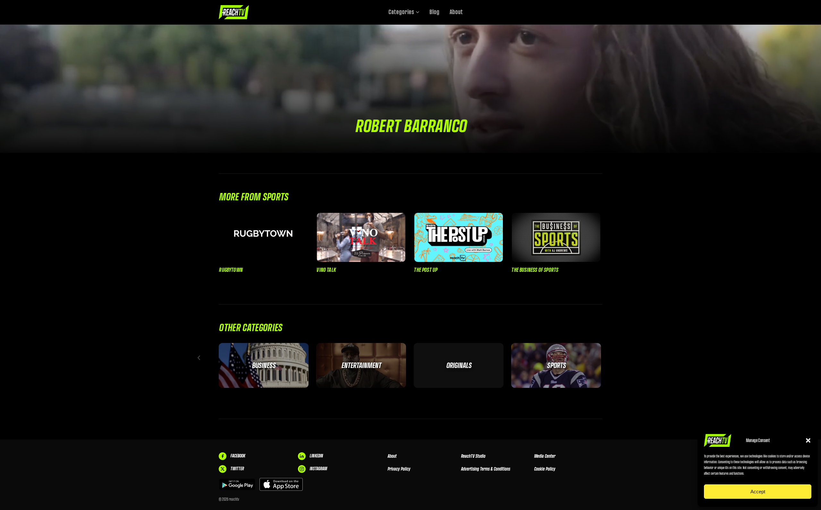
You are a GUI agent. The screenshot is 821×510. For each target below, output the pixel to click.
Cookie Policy (544, 469)
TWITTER (237, 469)
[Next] (622, 357)
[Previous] (199, 357)
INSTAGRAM (318, 469)
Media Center (544, 456)
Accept (757, 491)
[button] (808, 440)
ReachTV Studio (473, 456)
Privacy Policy (398, 469)
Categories (401, 12)
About (456, 12)
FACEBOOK (237, 456)
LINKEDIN (316, 456)
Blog (434, 12)
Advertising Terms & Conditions (485, 469)
